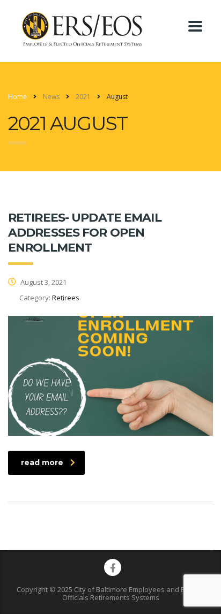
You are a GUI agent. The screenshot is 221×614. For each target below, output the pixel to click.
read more (42, 462)
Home (17, 96)
